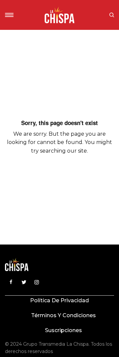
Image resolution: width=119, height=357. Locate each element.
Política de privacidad (59, 300)
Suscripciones (63, 330)
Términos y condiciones (63, 315)
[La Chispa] (59, 15)
